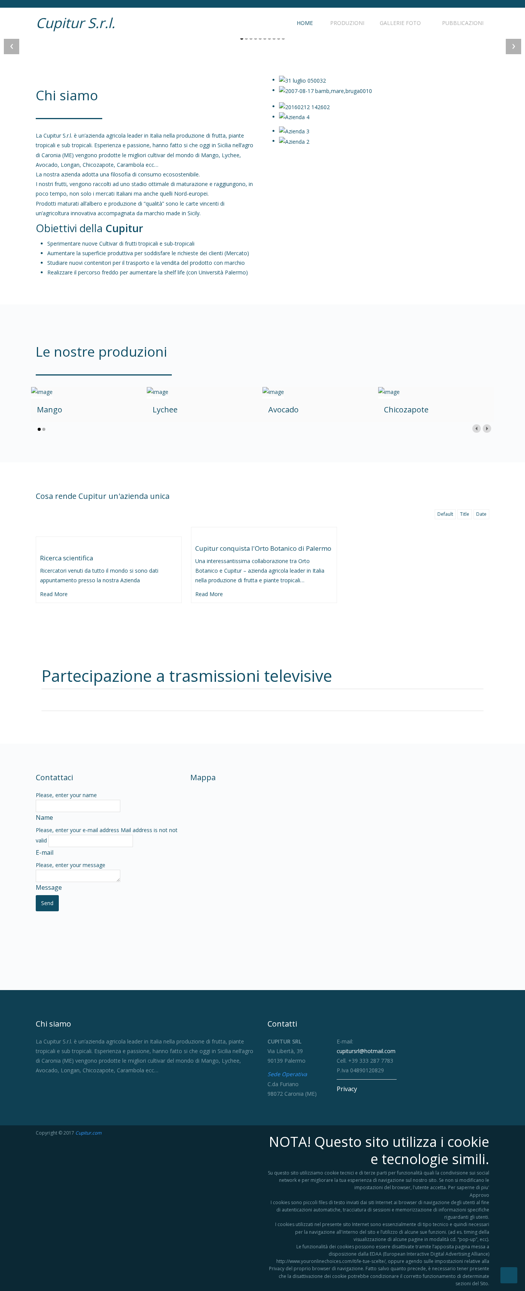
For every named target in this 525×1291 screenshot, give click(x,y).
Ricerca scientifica (66, 557)
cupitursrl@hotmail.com (366, 1051)
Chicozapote (406, 409)
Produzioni (346, 23)
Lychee (165, 409)
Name (44, 817)
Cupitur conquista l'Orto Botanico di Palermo (263, 548)
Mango (49, 409)
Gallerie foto (400, 23)
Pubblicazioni (461, 23)
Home (304, 23)
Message (49, 887)
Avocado (283, 409)
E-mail (44, 852)
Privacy (347, 1089)
